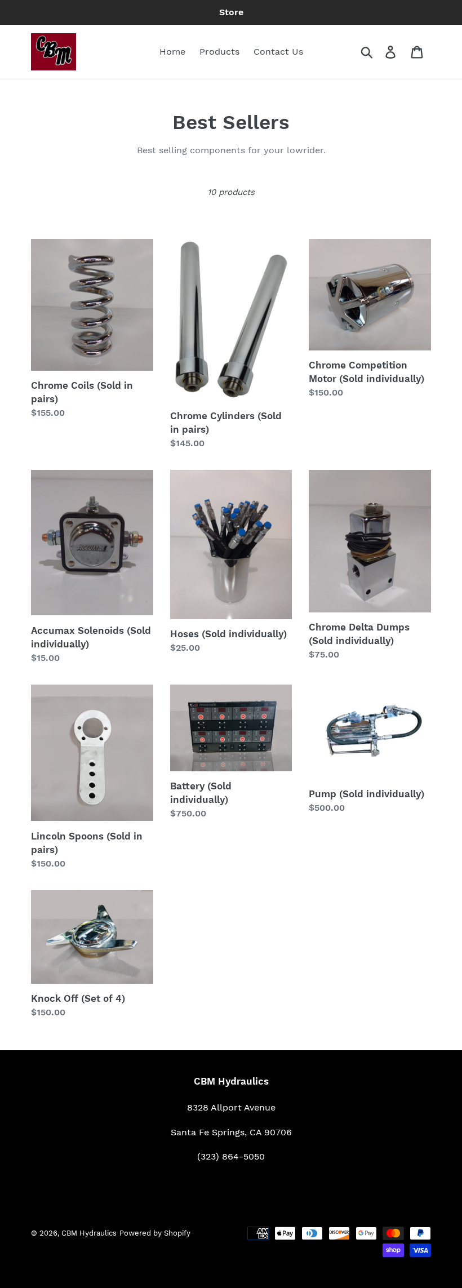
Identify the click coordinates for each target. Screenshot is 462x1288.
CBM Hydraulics (89, 1233)
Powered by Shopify (154, 1233)
